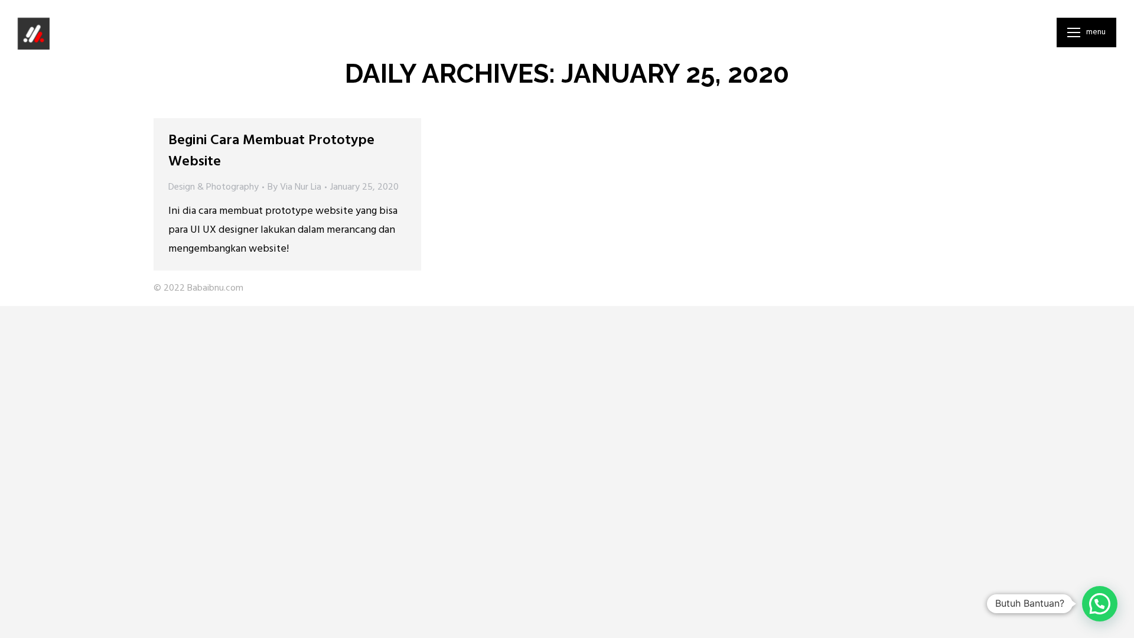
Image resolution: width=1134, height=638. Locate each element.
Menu (1096, 32)
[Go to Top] (1116, 620)
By (294, 187)
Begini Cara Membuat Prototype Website (271, 151)
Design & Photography (213, 187)
